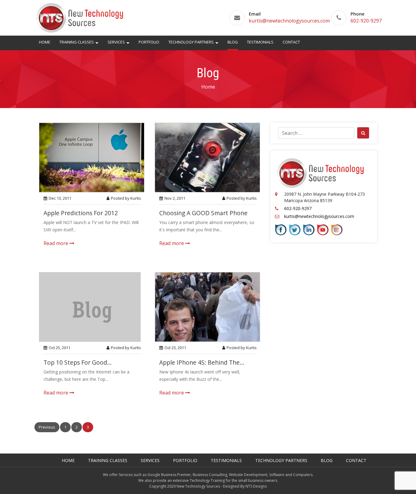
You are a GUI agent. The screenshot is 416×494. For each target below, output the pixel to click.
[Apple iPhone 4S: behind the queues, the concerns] (207, 306)
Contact (291, 42)
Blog (232, 42)
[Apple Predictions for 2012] (91, 157)
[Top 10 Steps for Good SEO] (90, 306)
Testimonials (260, 42)
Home (44, 42)
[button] (96, 43)
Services (116, 42)
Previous (47, 427)
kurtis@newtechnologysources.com (289, 20)
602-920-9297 (366, 20)
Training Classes (76, 42)
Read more (56, 243)
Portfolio (149, 42)
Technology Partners (191, 42)
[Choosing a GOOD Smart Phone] (207, 157)
